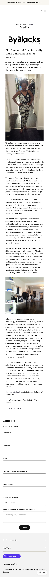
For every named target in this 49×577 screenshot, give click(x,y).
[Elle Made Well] (24, 11)
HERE (40, 240)
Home (17, 24)
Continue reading (15, 408)
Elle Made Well (15, 569)
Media (24, 24)
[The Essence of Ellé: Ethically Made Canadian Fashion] (24, 40)
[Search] (8, 11)
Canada (10, 564)
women (31, 24)
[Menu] (4, 11)
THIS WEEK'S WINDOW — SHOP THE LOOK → (24, 2)
